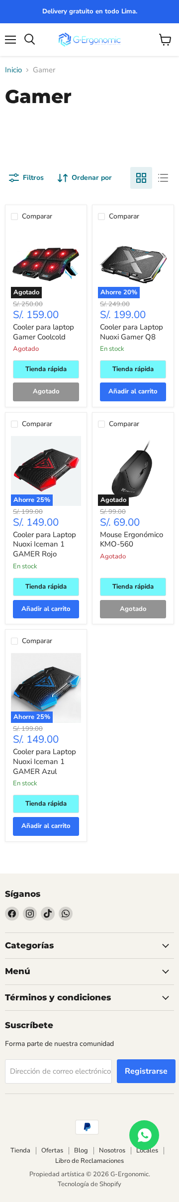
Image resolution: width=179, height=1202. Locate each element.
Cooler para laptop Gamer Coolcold (43, 332)
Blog (81, 1150)
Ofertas (52, 1150)
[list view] (163, 178)
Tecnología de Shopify (89, 1184)
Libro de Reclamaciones (89, 1160)
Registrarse (146, 1071)
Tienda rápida (46, 369)
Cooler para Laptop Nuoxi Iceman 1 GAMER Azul (44, 761)
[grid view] (141, 178)
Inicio (13, 70)
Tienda (20, 1150)
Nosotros (112, 1150)
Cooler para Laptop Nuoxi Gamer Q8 (131, 332)
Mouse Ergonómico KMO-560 (131, 539)
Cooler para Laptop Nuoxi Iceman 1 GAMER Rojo (44, 544)
